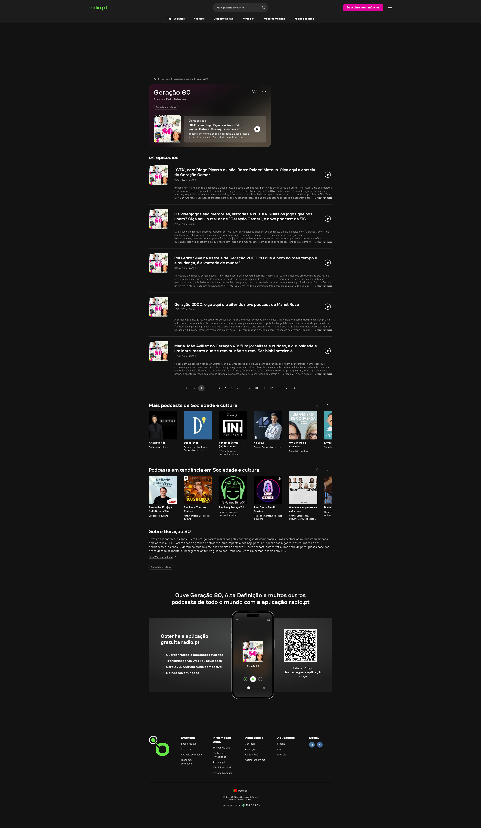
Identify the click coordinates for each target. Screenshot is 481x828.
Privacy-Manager (222, 773)
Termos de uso (221, 747)
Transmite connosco (187, 762)
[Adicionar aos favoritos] (254, 91)
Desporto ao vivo (224, 18)
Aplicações (251, 749)
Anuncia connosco (191, 754)
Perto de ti (249, 18)
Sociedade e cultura (166, 107)
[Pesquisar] (264, 7)
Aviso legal (219, 762)
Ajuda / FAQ (251, 754)
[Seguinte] (327, 403)
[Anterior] (316, 403)
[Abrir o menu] (390, 7)
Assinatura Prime (255, 760)
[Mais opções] (264, 91)
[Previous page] (195, 388)
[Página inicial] (155, 78)
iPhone (281, 743)
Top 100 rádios (176, 18)
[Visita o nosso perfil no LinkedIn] (311, 745)
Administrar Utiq (222, 767)
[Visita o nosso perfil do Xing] (319, 745)
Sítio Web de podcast (161, 557)
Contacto (250, 743)
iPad (279, 749)
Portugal (242, 790)
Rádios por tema (304, 18)
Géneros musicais (274, 18)
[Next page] (286, 388)
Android (281, 754)
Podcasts (199, 18)
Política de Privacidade (219, 755)
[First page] (187, 388)
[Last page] (294, 388)
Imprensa (186, 749)
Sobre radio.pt (189, 743)
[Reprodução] (257, 129)
